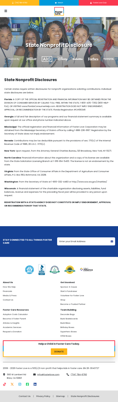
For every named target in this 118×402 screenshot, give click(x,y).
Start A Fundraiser (68, 291)
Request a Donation (12, 331)
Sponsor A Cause (68, 287)
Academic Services (12, 327)
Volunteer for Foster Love (72, 295)
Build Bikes (65, 323)
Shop (62, 299)
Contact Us (8, 299)
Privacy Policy (43, 396)
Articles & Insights (11, 323)
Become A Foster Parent (14, 318)
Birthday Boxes (67, 327)
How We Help (9, 287)
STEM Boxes (65, 336)
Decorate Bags (67, 314)
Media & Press (10, 295)
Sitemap (60, 396)
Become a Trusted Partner (72, 304)
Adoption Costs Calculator (15, 314)
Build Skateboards (69, 318)
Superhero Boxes (68, 331)
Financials (7, 291)
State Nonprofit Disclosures (85, 396)
